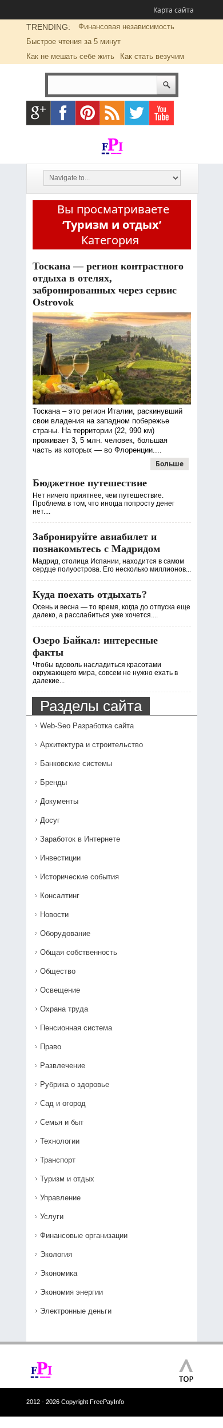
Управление (60, 1197)
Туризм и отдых (67, 1179)
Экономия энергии (71, 1292)
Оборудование (65, 933)
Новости (54, 914)
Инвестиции (60, 858)
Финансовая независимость (126, 26)
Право (50, 1046)
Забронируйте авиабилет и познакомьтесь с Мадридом (96, 542)
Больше (170, 464)
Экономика (58, 1273)
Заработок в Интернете (80, 839)
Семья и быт (61, 1122)
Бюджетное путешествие (90, 483)
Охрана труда (64, 1009)
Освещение (60, 990)
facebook (63, 113)
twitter (137, 113)
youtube (161, 113)
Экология (56, 1254)
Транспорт (57, 1160)
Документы (59, 801)
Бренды (53, 782)
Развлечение (62, 1065)
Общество (57, 971)
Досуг (50, 820)
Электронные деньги (76, 1311)
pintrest (87, 113)
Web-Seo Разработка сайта (87, 725)
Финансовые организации (84, 1235)
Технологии (59, 1141)
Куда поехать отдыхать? (90, 594)
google (38, 113)
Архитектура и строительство (91, 744)
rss (112, 113)
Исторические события (79, 876)
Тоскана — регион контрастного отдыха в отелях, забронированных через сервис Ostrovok (108, 284)
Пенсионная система (76, 1028)
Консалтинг (59, 895)
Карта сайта (173, 10)
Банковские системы (76, 763)
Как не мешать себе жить (70, 56)
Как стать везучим (152, 56)
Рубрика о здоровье (74, 1084)
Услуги (51, 1216)
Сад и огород (63, 1103)
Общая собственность (78, 952)
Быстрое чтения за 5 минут (73, 41)
